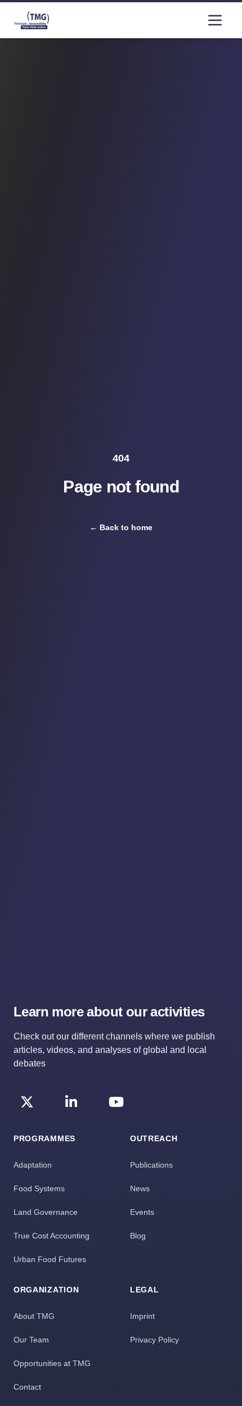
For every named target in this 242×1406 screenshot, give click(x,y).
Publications (151, 1164)
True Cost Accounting (51, 1235)
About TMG (34, 1316)
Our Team (31, 1339)
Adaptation (33, 1164)
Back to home (121, 527)
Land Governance (46, 1212)
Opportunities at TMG (52, 1363)
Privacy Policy (154, 1339)
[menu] (214, 20)
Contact (27, 1386)
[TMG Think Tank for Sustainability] (32, 20)
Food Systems (39, 1188)
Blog (138, 1235)
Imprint (142, 1316)
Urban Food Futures (50, 1259)
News (140, 1188)
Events (142, 1212)
